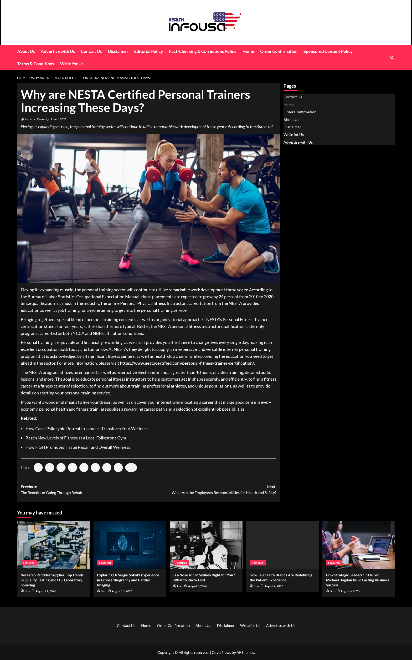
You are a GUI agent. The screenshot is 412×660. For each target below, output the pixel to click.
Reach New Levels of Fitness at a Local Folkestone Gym (76, 437)
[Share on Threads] (118, 467)
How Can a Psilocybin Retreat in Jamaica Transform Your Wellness (87, 428)
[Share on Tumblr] (106, 467)
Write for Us (71, 63)
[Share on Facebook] (38, 467)
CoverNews (221, 652)
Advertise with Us (58, 51)
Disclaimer (118, 51)
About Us (26, 51)
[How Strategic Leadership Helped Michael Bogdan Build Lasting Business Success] (358, 545)
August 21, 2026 (46, 591)
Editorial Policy (148, 51)
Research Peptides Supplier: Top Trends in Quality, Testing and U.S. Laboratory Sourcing (52, 580)
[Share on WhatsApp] (72, 467)
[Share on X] (49, 467)
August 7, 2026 (197, 586)
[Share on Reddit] (95, 467)
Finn (27, 591)
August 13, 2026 (122, 591)
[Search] (392, 57)
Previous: (51, 489)
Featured (29, 562)
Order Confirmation (279, 51)
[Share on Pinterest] (83, 467)
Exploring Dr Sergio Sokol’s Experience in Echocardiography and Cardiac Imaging (128, 580)
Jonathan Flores (35, 119)
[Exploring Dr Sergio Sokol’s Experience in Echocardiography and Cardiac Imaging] (129, 545)
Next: (224, 489)
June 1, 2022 (59, 119)
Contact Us (91, 51)
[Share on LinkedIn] (61, 467)
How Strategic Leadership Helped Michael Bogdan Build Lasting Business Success (357, 580)
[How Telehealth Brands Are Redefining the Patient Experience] (282, 545)
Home (248, 51)
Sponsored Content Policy (328, 51)
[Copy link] (131, 467)
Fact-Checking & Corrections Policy (203, 51)
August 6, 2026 (350, 591)
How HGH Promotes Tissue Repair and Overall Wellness (78, 447)
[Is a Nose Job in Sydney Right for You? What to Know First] (206, 545)
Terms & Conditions (35, 63)
